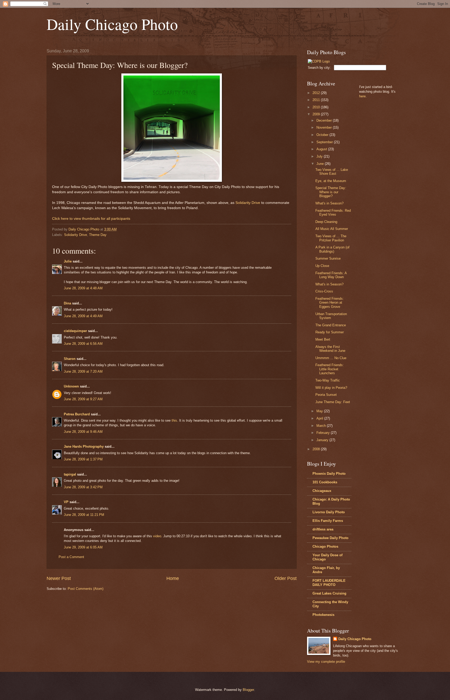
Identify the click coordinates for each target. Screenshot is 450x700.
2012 (316, 93)
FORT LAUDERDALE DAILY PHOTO (329, 583)
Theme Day (98, 235)
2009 (316, 114)
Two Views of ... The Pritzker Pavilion (330, 238)
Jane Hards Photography (84, 446)
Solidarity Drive (247, 203)
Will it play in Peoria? (331, 388)
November (324, 127)
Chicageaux (321, 491)
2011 (316, 100)
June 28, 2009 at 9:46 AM (83, 432)
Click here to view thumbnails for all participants (91, 219)
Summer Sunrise (328, 258)
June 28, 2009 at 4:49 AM (83, 316)
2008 (316, 449)
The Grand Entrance (330, 325)
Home (172, 578)
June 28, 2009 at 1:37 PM (83, 459)
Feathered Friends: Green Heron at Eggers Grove (329, 303)
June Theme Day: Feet (332, 402)
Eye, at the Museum (330, 181)
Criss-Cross (324, 291)
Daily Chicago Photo (112, 24)
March (321, 426)
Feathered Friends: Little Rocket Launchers (329, 369)
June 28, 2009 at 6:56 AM (83, 344)
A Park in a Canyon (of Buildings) (332, 249)
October (322, 135)
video (157, 536)
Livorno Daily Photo (328, 512)
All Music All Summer (331, 229)
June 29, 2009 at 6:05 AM (83, 547)
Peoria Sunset (326, 395)
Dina (67, 303)
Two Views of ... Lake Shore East (331, 172)
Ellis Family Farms (327, 521)
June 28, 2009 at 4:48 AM (83, 288)
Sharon (70, 359)
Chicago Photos (325, 546)
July (320, 156)
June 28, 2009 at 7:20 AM (83, 371)
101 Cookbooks (324, 482)
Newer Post (59, 578)
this (174, 420)
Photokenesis (323, 615)
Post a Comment (71, 557)
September (325, 142)
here (362, 96)
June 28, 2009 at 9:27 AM (83, 399)
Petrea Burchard (77, 414)
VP (66, 502)
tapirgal (70, 474)
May (320, 411)
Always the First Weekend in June (330, 349)
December (324, 120)
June (320, 164)
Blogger (248, 690)
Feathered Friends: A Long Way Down (331, 275)
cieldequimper (75, 331)
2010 (316, 107)
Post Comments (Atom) (85, 589)
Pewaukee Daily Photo (330, 538)
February (323, 433)
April (320, 418)
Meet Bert (322, 339)
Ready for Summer (329, 332)
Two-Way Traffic (327, 380)
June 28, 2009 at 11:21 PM (84, 515)
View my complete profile (326, 662)
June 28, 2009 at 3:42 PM (83, 487)
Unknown (71, 386)
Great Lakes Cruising (329, 593)
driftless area (322, 529)
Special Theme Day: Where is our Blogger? (330, 192)
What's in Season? (329, 203)
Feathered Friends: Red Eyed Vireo (333, 212)
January (322, 440)
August (322, 149)
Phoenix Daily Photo (329, 474)
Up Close (322, 266)
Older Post (285, 578)
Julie (68, 261)
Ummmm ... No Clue (330, 358)
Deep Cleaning (326, 222)
